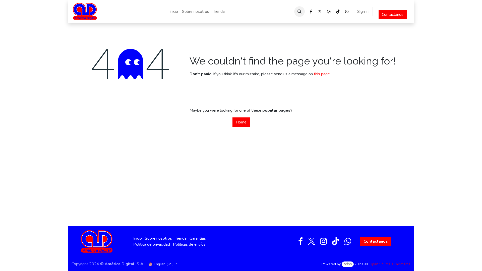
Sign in (363, 11)
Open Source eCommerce (390, 264)
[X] (320, 12)
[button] (299, 11)
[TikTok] (338, 12)
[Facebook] (311, 12)
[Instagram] (329, 12)
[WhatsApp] (347, 12)
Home (241, 122)
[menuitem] (173, 12)
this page (322, 74)
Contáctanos (392, 14)
